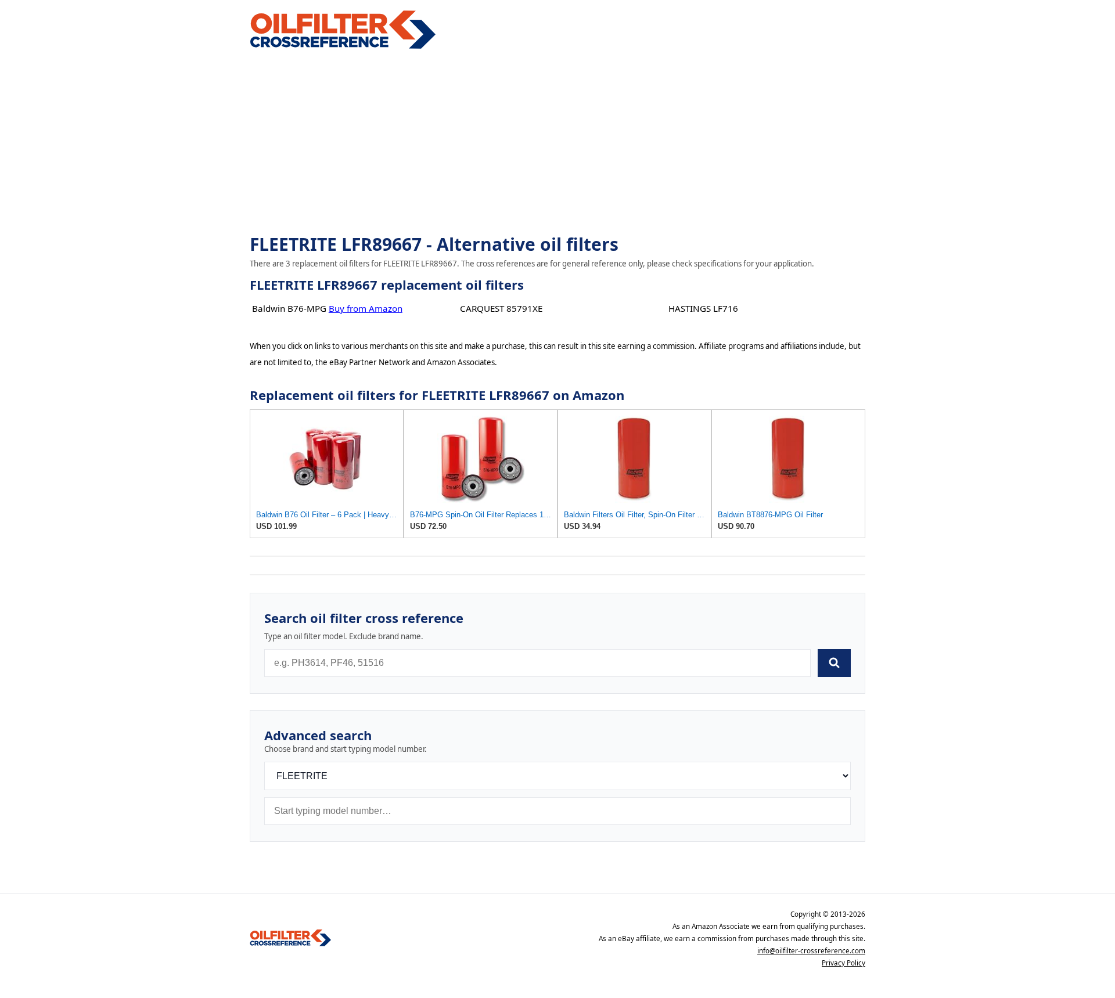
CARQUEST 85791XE (501, 308)
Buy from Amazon (365, 308)
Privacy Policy (843, 963)
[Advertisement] (557, 143)
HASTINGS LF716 (703, 308)
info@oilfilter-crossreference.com (811, 950)
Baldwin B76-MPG (289, 308)
